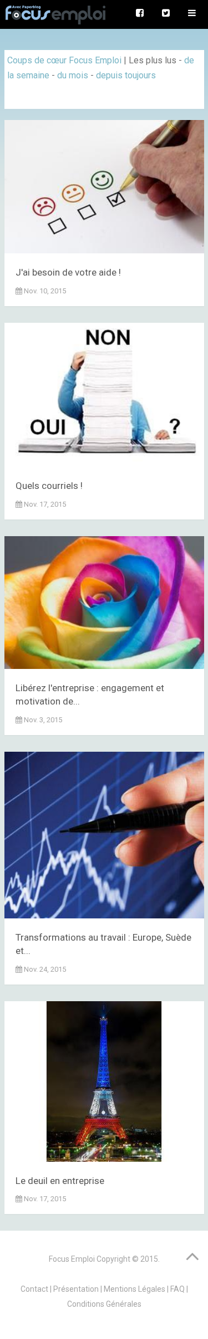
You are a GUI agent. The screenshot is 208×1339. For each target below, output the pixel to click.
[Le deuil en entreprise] (104, 1083)
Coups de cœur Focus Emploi (64, 60)
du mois (72, 75)
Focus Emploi (72, 1259)
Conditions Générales (104, 1304)
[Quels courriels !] (104, 397)
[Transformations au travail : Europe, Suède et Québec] (104, 837)
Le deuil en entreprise (60, 1180)
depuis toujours (126, 75)
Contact (34, 1289)
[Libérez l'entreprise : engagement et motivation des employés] (104, 605)
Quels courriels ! (49, 485)
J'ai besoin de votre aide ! (68, 272)
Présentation (76, 1289)
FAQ (177, 1289)
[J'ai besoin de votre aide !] (104, 189)
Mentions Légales (134, 1289)
